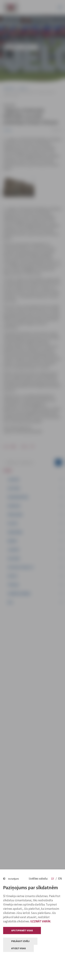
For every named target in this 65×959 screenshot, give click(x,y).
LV (52, 878)
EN (60, 878)
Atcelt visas (18, 948)
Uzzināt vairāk (40, 921)
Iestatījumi (13, 878)
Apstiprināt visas (22, 930)
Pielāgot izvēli (20, 941)
